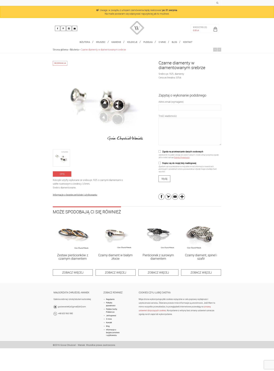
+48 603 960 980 (65, 313)
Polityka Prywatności (182, 157)
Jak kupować (111, 316)
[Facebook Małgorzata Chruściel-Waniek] (57, 28)
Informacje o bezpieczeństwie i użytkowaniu (75, 194)
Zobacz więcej (72, 272)
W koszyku (198, 27)
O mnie (109, 319)
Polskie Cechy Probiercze (111, 310)
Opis (62, 174)
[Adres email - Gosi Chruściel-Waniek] (74, 28)
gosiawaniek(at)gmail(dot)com (72, 306)
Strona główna (60, 49)
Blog (108, 326)
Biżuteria (74, 49)
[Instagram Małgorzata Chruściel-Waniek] (68, 28)
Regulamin (110, 299)
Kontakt (109, 323)
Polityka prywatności (110, 304)
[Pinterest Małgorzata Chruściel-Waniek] (63, 28)
